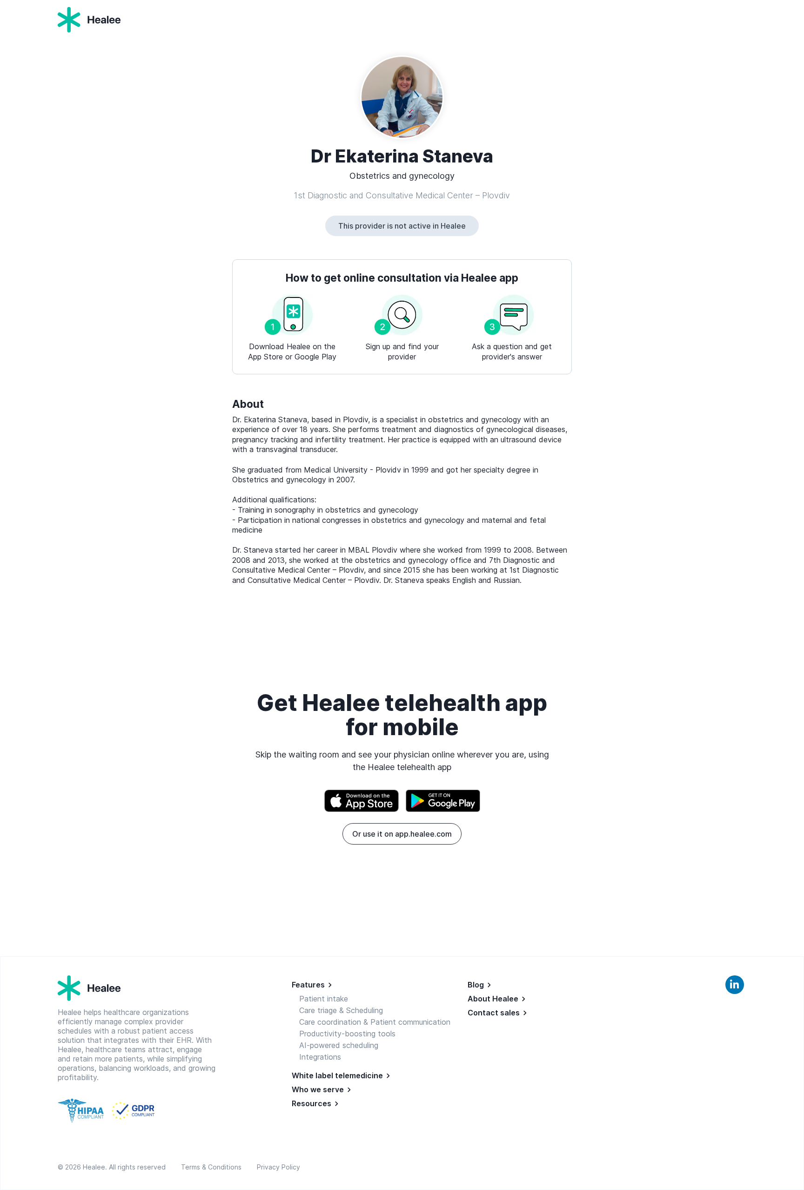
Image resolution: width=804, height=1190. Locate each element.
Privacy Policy (278, 1167)
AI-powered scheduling (338, 1045)
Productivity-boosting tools (347, 1033)
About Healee (493, 998)
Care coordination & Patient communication (374, 1022)
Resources (311, 1103)
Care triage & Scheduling (341, 1010)
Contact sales (494, 1012)
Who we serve (318, 1089)
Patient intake (323, 998)
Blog (476, 984)
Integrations (320, 1057)
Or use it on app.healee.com (402, 833)
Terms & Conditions (213, 1167)
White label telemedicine (337, 1075)
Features (308, 984)
